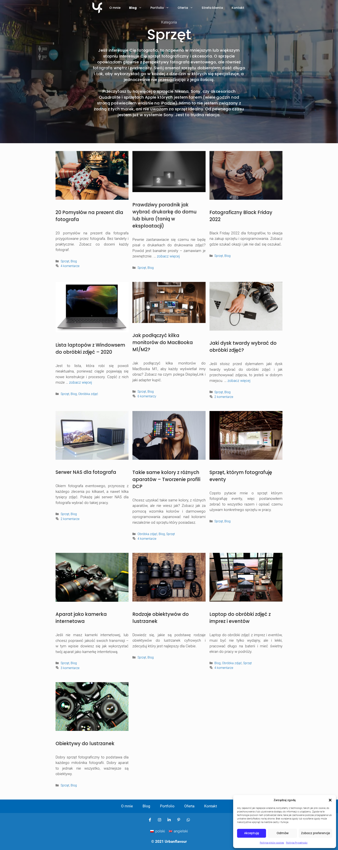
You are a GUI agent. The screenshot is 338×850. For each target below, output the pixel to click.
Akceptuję (251, 833)
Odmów (283, 833)
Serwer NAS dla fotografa (86, 472)
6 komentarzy (147, 396)
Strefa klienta (212, 7)
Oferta (183, 7)
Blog (133, 7)
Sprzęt (65, 261)
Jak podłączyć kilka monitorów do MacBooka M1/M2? (162, 342)
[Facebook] (150, 820)
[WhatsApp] (188, 820)
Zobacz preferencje (315, 833)
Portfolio (157, 7)
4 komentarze (70, 266)
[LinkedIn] (169, 820)
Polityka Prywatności (296, 842)
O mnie (114, 7)
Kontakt (238, 7)
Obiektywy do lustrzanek (85, 743)
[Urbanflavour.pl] (97, 8)
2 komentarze (223, 397)
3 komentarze (70, 668)
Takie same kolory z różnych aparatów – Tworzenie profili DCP (166, 479)
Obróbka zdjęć (88, 394)
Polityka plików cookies (272, 842)
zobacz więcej (168, 256)
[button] (330, 800)
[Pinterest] (178, 820)
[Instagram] (159, 820)
